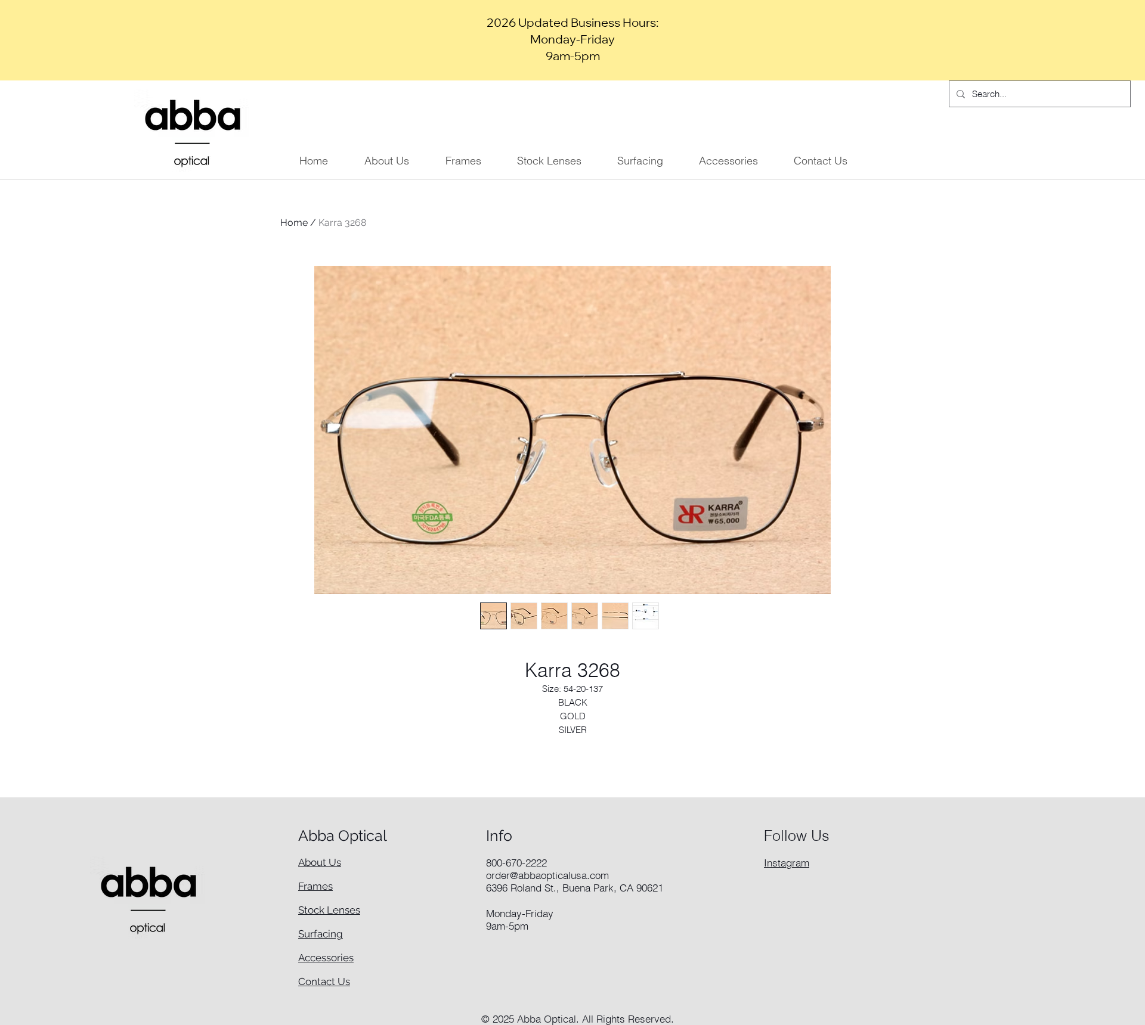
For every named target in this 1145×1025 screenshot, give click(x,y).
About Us (319, 862)
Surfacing (320, 934)
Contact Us (324, 981)
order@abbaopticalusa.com (547, 875)
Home (294, 222)
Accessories (326, 958)
